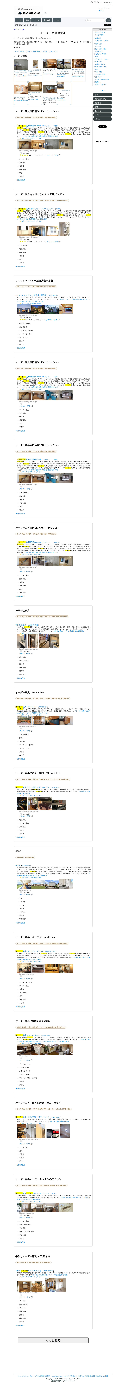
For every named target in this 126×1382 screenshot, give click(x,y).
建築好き (98, 82)
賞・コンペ (98, 77)
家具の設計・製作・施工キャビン (32, 787)
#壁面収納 (50, 136)
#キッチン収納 (23, 1041)
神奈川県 (56, 542)
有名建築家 (46, 1376)
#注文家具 (38, 136)
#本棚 (56, 136)
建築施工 (98, 38)
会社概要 (105, 1376)
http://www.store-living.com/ (28, 237)
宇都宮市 (29, 865)
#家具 (87, 711)
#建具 (62, 1121)
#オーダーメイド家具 (30, 713)
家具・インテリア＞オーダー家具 (31, 138)
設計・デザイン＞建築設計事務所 (31, 303)
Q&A (97, 1376)
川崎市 (53, 951)
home (16, 29)
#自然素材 (23, 875)
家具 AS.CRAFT (26, 707)
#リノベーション (43, 713)
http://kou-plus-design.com (28, 1056)
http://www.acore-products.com (61, 75)
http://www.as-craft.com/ (27, 726)
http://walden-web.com (78, 76)
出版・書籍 (98, 72)
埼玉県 (55, 459)
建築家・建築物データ (102, 79)
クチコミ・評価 (52, 155)
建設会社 (98, 103)
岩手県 (44, 1035)
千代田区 (35, 625)
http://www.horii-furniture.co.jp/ (29, 1139)
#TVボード (51, 1275)
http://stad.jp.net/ (25, 890)
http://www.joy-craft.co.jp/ (20, 76)
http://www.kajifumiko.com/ (35, 75)
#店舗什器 (26, 793)
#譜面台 (65, 1275)
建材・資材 (98, 44)
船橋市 (58, 1117)
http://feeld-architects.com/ (61, 99)
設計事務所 (100, 35)
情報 (96, 69)
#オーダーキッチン (28, 301)
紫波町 (48, 1035)
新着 (27, 20)
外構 (96, 56)
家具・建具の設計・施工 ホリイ (32, 1117)
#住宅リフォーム (65, 299)
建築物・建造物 (100, 64)
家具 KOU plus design (27, 1035)
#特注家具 (26, 219)
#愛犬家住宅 (76, 299)
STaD (17, 865)
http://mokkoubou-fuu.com (28, 1293)
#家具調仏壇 (43, 1275)
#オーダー (30, 875)
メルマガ (66, 1376)
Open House (59, 1376)
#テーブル (35, 1275)
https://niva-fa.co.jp (33, 99)
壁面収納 (36, 51)
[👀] (28, 11)
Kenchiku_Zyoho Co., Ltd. (71, 1379)
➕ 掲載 (78, 1376)
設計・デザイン (100, 32)
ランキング (33, 1376)
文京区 (58, 787)
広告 (100, 1376)
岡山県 (51, 295)
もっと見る (53, 1340)
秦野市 (51, 1271)
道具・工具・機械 (100, 49)
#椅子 (39, 959)
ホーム (19, 20)
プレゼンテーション (101, 59)
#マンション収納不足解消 (60, 1041)
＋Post (56, 20)
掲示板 (87, 1376)
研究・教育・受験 (100, 67)
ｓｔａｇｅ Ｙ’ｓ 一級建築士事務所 (32, 295)
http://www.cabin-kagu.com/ (28, 811)
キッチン (53, 51)
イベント (36, 20)
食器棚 (45, 51)
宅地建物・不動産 (100, 54)
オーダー (22, 29)
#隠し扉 (74, 631)
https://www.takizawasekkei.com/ (22, 100)
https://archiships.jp (48, 74)
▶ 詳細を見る (20, 180)
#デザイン (43, 875)
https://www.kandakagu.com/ (29, 649)
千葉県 (55, 377)
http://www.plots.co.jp (26, 974)
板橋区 (45, 707)
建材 (96, 107)
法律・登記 (98, 61)
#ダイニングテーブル (26, 1200)
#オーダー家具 (29, 136)
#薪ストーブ (39, 301)
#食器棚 (44, 136)
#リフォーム (33, 959)
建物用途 (92, 1376)
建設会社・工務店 (102, 40)
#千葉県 (66, 1121)
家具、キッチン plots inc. (29, 951)
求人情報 (47, 20)
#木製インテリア (34, 1041)
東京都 (55, 126)
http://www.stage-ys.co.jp (28, 315)
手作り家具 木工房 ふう (28, 1271)
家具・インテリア (100, 84)
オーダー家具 (19, 51)
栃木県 (24, 865)
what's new (25, 1376)
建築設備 (98, 46)
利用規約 (72, 1376)
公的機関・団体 (100, 74)
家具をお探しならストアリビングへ (36, 209)
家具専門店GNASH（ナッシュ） (34, 126)
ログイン (101, 10)
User (82, 1376)
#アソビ (37, 875)
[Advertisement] (63, 1360)
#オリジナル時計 (45, 1041)
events (53, 1376)
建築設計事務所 (100, 99)
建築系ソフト (99, 51)
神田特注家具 (20, 625)
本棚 (28, 51)
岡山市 (55, 295)
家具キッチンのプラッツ (32, 1193)
